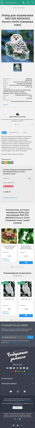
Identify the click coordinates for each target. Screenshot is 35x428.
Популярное (7, 378)
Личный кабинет (9, 383)
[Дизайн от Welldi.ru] (20, 419)
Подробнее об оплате (28, 374)
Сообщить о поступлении (10, 197)
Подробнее (5, 104)
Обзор (4, 132)
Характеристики (14, 132)
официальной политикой (15, 342)
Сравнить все (18, 275)
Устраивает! (17, 407)
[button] (29, 124)
